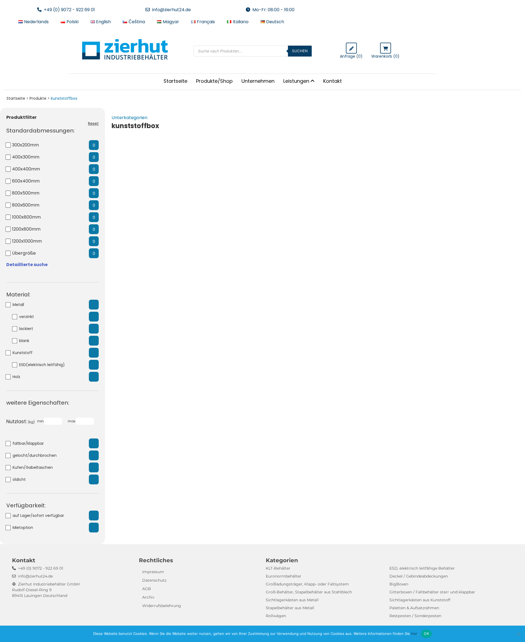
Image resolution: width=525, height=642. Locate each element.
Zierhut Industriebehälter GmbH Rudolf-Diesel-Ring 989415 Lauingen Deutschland (46, 590)
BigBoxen (398, 584)
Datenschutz (154, 580)
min (40, 421)
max (71, 421)
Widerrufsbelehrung (161, 605)
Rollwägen (276, 615)
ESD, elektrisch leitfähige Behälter (422, 568)
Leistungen (296, 81)
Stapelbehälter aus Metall (290, 607)
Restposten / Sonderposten (415, 615)
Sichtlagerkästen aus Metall (292, 599)
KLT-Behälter (278, 568)
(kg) (20, 421)
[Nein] (518, 634)
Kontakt (332, 81)
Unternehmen (258, 81)
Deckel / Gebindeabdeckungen (418, 576)
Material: (18, 294)
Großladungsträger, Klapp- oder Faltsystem (307, 584)
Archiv (148, 597)
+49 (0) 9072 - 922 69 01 (69, 10)
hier (414, 633)
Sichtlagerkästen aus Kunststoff (419, 599)
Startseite (175, 81)
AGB (146, 588)
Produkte (38, 98)
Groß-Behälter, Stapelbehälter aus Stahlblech (309, 592)
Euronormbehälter (283, 576)
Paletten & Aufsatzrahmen (414, 607)
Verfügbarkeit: (26, 505)
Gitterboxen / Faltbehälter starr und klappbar (432, 592)
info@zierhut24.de (171, 10)
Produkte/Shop (214, 81)
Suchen (300, 51)
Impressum (153, 571)
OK (426, 633)
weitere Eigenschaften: (37, 403)
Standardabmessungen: (40, 130)
